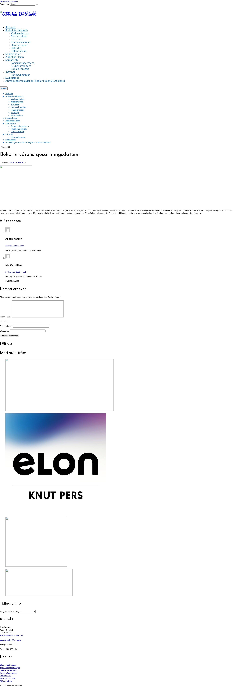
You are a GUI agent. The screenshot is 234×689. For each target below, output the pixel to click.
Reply (22, 246)
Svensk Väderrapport (9, 670)
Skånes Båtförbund (8, 665)
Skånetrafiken (6, 681)
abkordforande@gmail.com (11, 635)
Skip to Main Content (9, 1)
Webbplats (4, 331)
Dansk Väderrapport (8, 673)
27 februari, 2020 (12, 272)
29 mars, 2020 (11, 246)
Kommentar (5, 317)
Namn (3, 321)
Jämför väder (5, 676)
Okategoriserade (16, 162)
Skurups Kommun (7, 678)
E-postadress (6, 326)
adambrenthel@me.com (10, 640)
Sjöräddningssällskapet (10, 667)
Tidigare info (5, 611)
